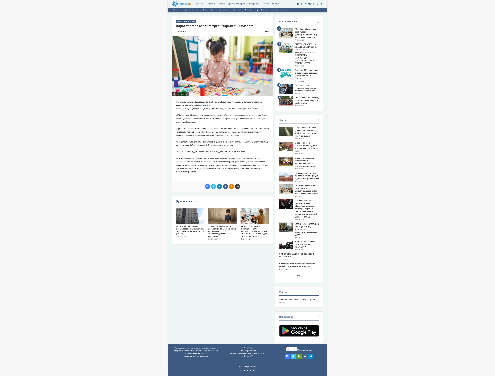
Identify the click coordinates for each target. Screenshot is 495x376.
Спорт (256, 10)
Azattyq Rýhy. (206, 105)
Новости (199, 4)
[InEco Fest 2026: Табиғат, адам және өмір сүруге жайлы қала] (286, 101)
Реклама (275, 4)
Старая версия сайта (247, 366)
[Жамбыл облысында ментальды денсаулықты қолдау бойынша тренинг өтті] (286, 33)
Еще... (299, 275)
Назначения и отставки (270, 10)
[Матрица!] (181, 4)
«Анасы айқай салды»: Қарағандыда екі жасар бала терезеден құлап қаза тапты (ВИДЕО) (190, 230)
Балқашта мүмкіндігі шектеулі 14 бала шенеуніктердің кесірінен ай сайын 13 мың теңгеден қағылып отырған (254, 231)
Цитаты (222, 4)
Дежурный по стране (236, 4)
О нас (266, 4)
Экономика (196, 10)
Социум (214, 10)
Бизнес (206, 10)
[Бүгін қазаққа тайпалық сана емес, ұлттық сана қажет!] (286, 89)
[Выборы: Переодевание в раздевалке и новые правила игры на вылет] (286, 74)
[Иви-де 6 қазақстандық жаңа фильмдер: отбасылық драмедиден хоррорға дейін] (286, 227)
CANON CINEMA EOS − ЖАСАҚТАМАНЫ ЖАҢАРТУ (305, 244)
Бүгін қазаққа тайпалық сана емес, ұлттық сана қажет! (305, 88)
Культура (248, 10)
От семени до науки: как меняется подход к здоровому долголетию (307, 176)
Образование (238, 10)
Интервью (211, 4)
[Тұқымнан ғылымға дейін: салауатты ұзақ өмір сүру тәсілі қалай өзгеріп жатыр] (286, 131)
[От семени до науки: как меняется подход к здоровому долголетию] (286, 176)
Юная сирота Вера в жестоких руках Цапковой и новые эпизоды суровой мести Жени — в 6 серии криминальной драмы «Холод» (306, 208)
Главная (176, 10)
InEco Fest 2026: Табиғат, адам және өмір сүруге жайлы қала (307, 100)
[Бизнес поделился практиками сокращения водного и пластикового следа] (286, 161)
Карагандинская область (186, 22)
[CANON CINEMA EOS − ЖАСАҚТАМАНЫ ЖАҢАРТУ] (286, 245)
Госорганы (186, 10)
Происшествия (224, 10)
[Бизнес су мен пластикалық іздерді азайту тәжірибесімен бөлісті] (286, 146)
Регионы (284, 10)
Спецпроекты (254, 4)
